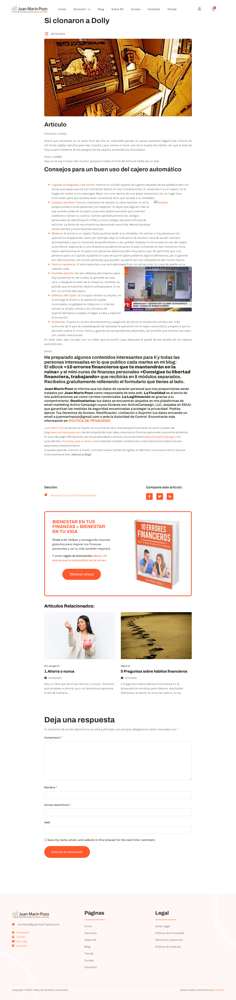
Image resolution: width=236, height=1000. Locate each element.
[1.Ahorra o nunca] (79, 635)
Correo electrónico (57, 805)
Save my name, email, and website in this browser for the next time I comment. (101, 840)
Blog (101, 9)
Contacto (154, 9)
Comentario (53, 737)
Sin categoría (51, 666)
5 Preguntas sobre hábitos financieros (154, 671)
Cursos (135, 9)
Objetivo (125, 666)
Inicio (62, 9)
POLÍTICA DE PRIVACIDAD (89, 421)
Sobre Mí (117, 9)
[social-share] (149, 496)
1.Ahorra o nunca (59, 671)
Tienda (172, 9)
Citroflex (219, 990)
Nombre (50, 787)
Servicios (79, 9)
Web (47, 822)
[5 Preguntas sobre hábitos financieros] (156, 635)
